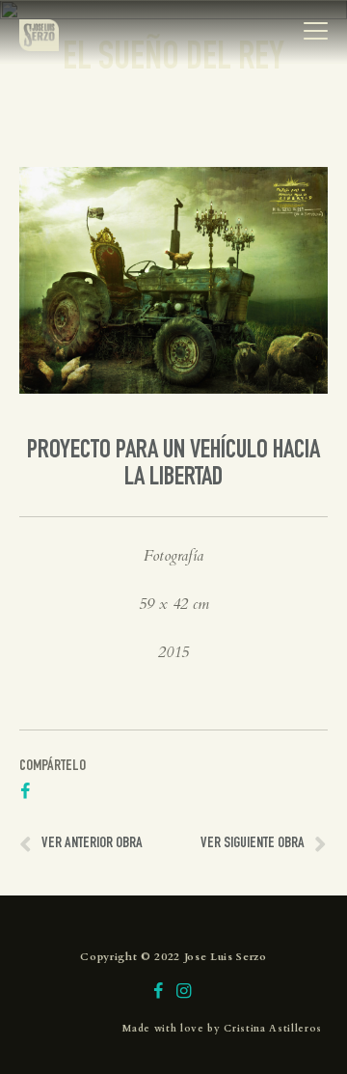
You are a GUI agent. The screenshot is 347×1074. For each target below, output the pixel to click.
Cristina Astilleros (273, 1028)
